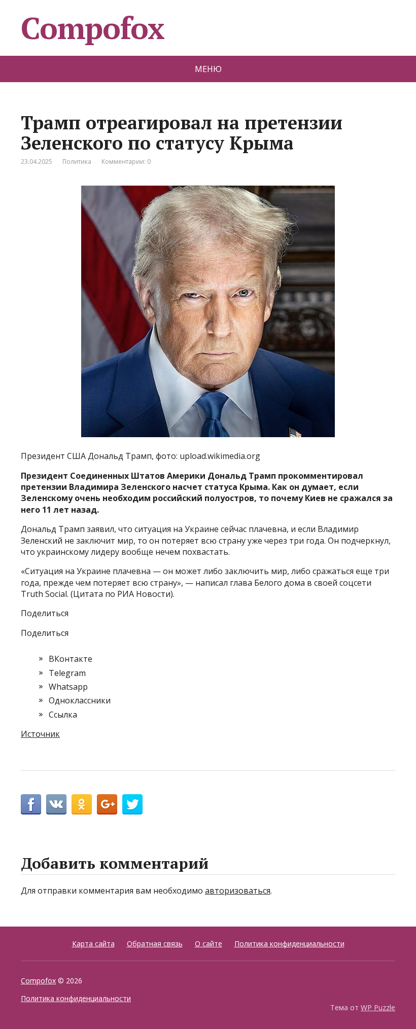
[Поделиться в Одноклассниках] (82, 804)
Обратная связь (155, 943)
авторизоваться (237, 890)
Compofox (92, 28)
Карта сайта (93, 943)
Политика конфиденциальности (289, 943)
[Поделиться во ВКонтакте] (56, 804)
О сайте (208, 943)
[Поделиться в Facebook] (31, 804)
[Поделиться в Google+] (107, 804)
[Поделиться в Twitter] (132, 804)
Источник (40, 733)
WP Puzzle (378, 1007)
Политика (76, 161)
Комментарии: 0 (126, 161)
